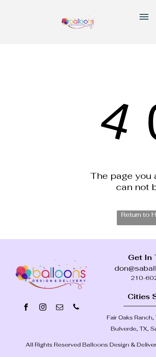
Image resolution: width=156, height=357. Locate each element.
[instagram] (42, 308)
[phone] (76, 308)
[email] (59, 308)
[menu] (144, 17)
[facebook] (26, 308)
